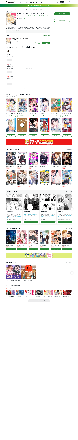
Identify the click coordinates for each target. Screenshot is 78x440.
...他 (48, 15)
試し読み (38, 43)
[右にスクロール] (71, 208)
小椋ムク (43, 15)
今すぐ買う (62, 17)
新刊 (37, 2)
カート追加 (63, 13)
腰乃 (21, 15)
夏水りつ (39, 15)
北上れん (25, 15)
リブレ (22, 17)
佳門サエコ (34, 15)
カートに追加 (46, 43)
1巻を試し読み (62, 20)
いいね (10, 59)
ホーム (20, 2)
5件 (24, 18)
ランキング (26, 2)
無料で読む (14, 222)
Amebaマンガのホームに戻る (39, 301)
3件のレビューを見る (27, 88)
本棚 (41, 2)
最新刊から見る (47, 35)
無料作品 (32, 2)
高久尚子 (29, 15)
